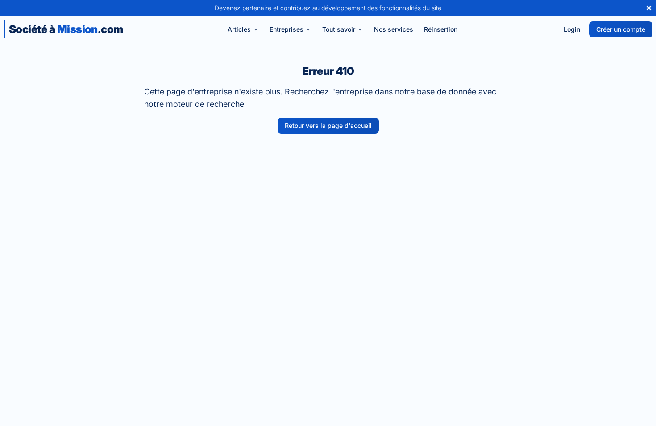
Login (572, 29)
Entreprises (286, 29)
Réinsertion (440, 29)
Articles (239, 29)
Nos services (393, 29)
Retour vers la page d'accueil (328, 125)
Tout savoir (338, 29)
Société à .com (66, 29)
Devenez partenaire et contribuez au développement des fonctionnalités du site (328, 8)
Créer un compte (620, 29)
